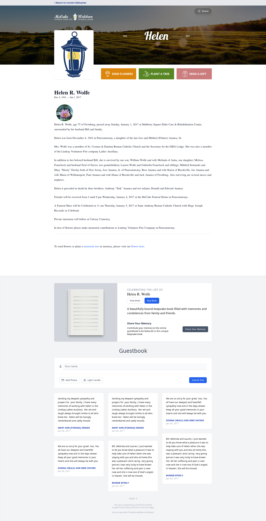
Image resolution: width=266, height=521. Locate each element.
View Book (135, 300)
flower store (137, 246)
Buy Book (152, 300)
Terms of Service (141, 507)
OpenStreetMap (136, 512)
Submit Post (198, 380)
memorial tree (91, 246)
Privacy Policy (124, 507)
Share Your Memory (195, 329)
